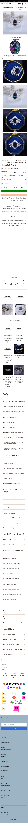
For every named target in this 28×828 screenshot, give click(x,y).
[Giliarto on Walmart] (24, 684)
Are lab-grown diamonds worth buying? (14, 437)
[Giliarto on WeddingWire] (7, 684)
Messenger (5, 284)
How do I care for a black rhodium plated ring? (14, 617)
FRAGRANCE (3, 754)
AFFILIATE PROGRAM (5, 773)
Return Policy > (5, 667)
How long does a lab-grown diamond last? (14, 432)
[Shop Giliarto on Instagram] (17, 688)
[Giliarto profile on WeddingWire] (4, 703)
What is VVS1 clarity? (14, 422)
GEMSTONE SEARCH (5, 795)
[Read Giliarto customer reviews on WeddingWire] (24, 694)
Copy (23, 284)
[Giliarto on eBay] (15, 684)
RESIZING (3, 747)
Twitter (5, 282)
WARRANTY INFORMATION (6, 744)
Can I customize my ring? (14, 497)
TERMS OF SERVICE (5, 761)
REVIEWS (3, 778)
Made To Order (16, 172)
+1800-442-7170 (4, 810)
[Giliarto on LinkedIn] (22, 678)
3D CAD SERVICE (4, 763)
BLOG (2, 776)
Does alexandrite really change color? (14, 468)
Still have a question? (14, 654)
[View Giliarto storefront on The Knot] (14, 699)
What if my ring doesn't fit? (14, 544)
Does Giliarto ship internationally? (14, 568)
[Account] (22, 3)
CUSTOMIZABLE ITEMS (5, 752)
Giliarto (11, 819)
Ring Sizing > (4, 664)
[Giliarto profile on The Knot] (4, 710)
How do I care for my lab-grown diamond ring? (14, 611)
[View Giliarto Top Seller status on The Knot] (24, 699)
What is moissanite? (14, 478)
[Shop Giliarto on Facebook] (20, 688)
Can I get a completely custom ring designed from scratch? (14, 512)
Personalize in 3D (14, 195)
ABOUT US (3, 737)
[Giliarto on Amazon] (18, 684)
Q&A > (2, 659)
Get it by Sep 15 (23, 172)
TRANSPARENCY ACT (5, 759)
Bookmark (17, 284)
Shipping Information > (6, 662)
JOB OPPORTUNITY (5, 766)
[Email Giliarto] (5, 680)
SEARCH (3, 740)
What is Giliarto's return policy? (14, 590)
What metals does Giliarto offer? (14, 518)
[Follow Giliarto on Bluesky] (14, 688)
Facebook (11, 282)
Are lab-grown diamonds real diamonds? (14, 407)
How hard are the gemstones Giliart (14, 483)
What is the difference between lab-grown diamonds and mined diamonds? (14, 412)
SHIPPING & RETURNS (5, 742)
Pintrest (17, 282)
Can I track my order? (14, 573)
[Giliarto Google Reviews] (12, 684)
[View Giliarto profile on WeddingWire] (4, 694)
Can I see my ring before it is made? (14, 502)
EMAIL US (3, 807)
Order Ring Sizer (12, 175)
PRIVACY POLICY (4, 756)
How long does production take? (14, 558)
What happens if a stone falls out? (14, 600)
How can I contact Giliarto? (14, 639)
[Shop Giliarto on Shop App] (8, 688)
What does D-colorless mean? (14, 417)
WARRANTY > (4, 669)
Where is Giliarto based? (14, 634)
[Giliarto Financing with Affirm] (11, 688)
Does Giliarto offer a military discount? (14, 649)
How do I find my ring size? (14, 539)
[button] (25, 3)
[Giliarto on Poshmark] (21, 684)
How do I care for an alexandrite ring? (14, 623)
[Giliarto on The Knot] (4, 684)
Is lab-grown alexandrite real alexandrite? (14, 473)
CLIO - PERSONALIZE (5, 781)
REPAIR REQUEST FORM (6, 749)
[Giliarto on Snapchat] (5, 678)
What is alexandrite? (14, 463)
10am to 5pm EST (4, 814)
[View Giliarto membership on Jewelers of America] (14, 694)
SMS (11, 284)
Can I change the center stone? (14, 507)
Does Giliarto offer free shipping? (14, 563)
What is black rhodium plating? (14, 523)
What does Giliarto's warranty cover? (14, 595)
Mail (23, 282)
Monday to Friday (4, 812)
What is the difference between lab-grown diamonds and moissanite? (14, 443)
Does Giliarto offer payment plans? (14, 644)
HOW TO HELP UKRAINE (6, 800)
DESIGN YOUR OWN (5, 783)
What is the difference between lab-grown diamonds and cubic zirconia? (14, 448)
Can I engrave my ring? (14, 528)
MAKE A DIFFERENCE (5, 788)
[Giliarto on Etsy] (9, 684)
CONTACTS (3, 797)
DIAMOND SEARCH (5, 792)
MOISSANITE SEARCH (5, 790)
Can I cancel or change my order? (14, 578)
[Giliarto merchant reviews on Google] (16, 704)
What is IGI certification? (14, 427)
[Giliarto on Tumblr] (13, 678)
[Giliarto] (6, 3)
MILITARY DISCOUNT (5, 785)
